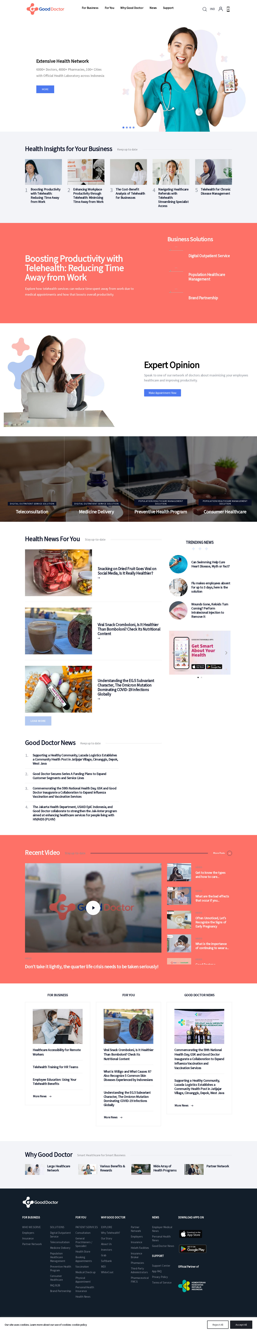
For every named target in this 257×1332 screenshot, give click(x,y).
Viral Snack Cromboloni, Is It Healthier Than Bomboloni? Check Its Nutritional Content (129, 629)
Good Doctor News (163, 1246)
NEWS (155, 1217)
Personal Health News (161, 1238)
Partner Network (32, 1244)
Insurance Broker (136, 1255)
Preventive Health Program (161, 511)
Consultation (82, 1233)
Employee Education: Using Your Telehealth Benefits (54, 1081)
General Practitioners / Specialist (83, 1242)
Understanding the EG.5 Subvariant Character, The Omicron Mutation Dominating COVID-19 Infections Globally (126, 687)
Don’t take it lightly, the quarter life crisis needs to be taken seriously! (91, 966)
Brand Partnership (203, 298)
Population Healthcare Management (207, 276)
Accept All (241, 1324)
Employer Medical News (162, 1229)
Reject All (218, 1324)
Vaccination (82, 1266)
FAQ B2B (55, 1285)
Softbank (106, 1261)
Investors (106, 1249)
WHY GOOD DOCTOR (113, 1217)
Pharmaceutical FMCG (140, 1279)
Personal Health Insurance (84, 1289)
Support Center (161, 1265)
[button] (123, 127)
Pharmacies (137, 1263)
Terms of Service (161, 1282)
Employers (28, 1233)
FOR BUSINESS (57, 995)
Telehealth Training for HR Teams (55, 1067)
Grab (103, 1255)
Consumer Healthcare (225, 511)
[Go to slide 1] (198, 677)
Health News (82, 1296)
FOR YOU (128, 995)
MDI (103, 1266)
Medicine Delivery (96, 511)
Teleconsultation (32, 511)
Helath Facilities (140, 1248)
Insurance (28, 1238)
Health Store (82, 1251)
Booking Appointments (83, 1259)
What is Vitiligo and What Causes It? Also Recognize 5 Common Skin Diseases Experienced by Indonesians (128, 1075)
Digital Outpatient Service (209, 256)
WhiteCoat (107, 1272)
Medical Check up (85, 1272)
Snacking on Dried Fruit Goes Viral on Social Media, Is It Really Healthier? (127, 571)
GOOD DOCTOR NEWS (199, 995)
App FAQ (157, 1271)
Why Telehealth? (110, 1233)
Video (28, 958)
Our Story (106, 1238)
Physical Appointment (83, 1279)
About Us (106, 1244)
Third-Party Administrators (139, 1270)
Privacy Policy (160, 1277)
